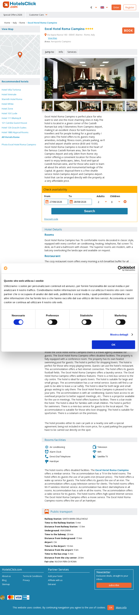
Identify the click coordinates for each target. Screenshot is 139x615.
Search (89, 211)
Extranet (52, 584)
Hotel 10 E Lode (9, 113)
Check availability (55, 189)
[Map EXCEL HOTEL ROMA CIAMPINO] (20, 55)
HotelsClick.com (20, 4)
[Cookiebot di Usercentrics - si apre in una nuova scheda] (120, 268)
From (47, 196)
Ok (110, 607)
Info (61, 51)
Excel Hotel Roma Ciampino (42, 22)
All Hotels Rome (10, 137)
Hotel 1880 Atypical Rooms (15, 132)
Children (115, 196)
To (70, 196)
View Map (52, 38)
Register (129, 7)
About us (6, 576)
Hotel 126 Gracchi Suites (14, 127)
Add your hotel (55, 576)
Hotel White (8, 103)
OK (113, 344)
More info (121, 607)
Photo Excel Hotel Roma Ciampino (19, 144)
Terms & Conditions (32, 576)
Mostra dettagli (119, 334)
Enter (116, 7)
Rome (22, 22)
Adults (101, 196)
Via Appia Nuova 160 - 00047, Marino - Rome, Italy (71, 34)
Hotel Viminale (9, 94)
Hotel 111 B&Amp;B (11, 118)
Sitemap (6, 584)
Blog (4, 580)
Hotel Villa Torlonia (11, 89)
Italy (15, 22)
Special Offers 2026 (12, 14)
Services (71, 51)
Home (7, 22)
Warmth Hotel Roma (12, 99)
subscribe (114, 585)
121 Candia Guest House (14, 122)
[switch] (52, 322)
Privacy (26, 580)
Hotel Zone (7, 108)
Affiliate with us (55, 580)
